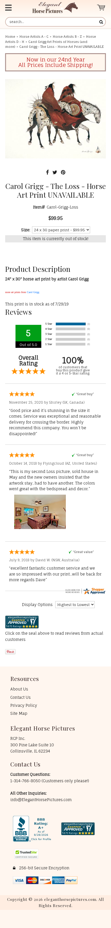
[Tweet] (54, 172)
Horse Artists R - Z (67, 37)
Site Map (18, 713)
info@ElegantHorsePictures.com (41, 799)
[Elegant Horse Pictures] (55, 7)
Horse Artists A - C (34, 37)
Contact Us (20, 697)
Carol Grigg (33, 292)
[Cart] (101, 8)
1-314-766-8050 (26, 780)
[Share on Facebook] (47, 172)
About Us (19, 689)
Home (10, 37)
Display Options (37, 604)
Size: (25, 229)
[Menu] (13, 8)
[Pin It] (63, 172)
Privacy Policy (23, 705)
